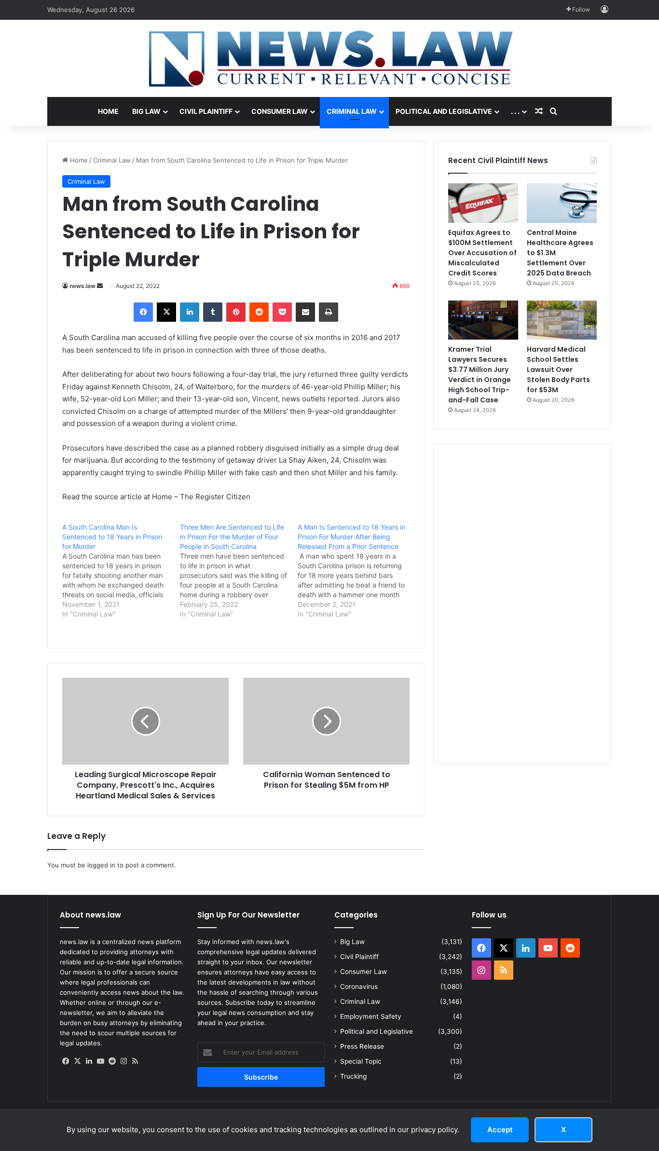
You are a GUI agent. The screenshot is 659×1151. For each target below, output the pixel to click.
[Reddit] (259, 312)
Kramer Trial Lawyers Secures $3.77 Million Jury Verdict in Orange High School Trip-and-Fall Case (479, 374)
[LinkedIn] (189, 312)
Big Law (146, 111)
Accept (500, 1129)
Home (108, 111)
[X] (166, 312)
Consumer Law (279, 111)
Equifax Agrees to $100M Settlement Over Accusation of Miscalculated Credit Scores (482, 253)
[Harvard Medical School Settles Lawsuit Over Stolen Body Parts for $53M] (562, 320)
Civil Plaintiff (206, 111)
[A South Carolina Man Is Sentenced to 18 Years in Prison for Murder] (121, 570)
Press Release (362, 1046)
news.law (82, 285)
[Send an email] (100, 285)
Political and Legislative (444, 111)
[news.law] (329, 58)
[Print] (328, 312)
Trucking (353, 1076)
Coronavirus (359, 986)
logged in (101, 865)
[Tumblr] (212, 312)
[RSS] (135, 1061)
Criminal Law (352, 111)
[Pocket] (282, 312)
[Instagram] (123, 1061)
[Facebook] (143, 312)
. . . (515, 111)
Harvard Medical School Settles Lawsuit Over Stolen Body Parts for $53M (558, 369)
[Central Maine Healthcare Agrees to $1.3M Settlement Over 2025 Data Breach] (562, 203)
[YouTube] (100, 1061)
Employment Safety (370, 1016)
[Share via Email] (305, 312)
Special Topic (361, 1061)
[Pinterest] (236, 312)
